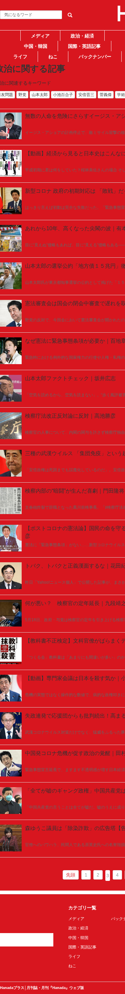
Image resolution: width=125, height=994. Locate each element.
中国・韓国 (35, 46)
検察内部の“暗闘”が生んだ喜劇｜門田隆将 (74, 491)
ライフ (20, 56)
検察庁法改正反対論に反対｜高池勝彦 (70, 416)
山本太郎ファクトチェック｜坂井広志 (70, 378)
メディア (40, 35)
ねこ (53, 56)
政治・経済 (82, 35)
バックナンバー (95, 56)
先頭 (70, 875)
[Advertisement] (62, 125)
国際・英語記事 (84, 46)
